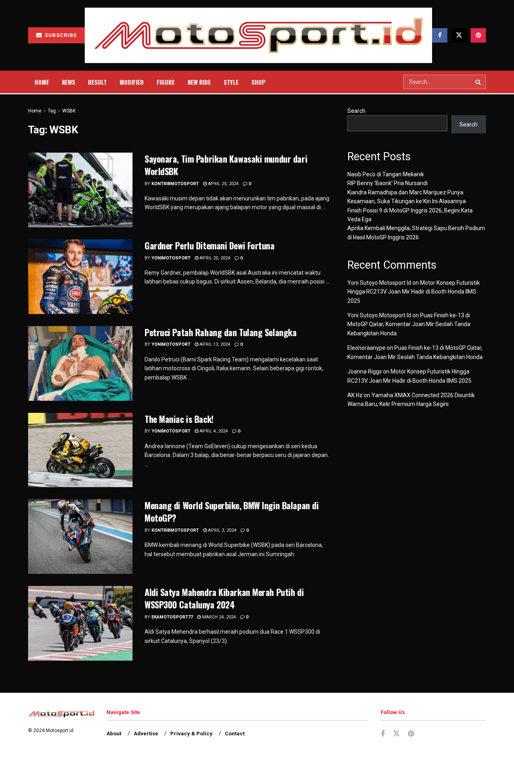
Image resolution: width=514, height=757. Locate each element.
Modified (132, 82)
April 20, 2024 (214, 258)
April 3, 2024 (221, 530)
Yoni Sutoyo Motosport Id (379, 283)
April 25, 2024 (223, 183)
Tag (52, 111)
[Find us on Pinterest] (478, 35)
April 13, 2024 (214, 344)
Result (97, 82)
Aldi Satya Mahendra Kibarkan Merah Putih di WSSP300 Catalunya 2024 (224, 598)
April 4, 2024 (213, 431)
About (113, 733)
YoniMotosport (170, 258)
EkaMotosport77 (172, 617)
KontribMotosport (175, 183)
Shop (258, 82)
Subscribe (60, 35)
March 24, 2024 (218, 617)
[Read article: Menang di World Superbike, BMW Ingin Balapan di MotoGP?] (80, 536)
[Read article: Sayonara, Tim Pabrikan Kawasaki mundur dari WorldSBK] (80, 190)
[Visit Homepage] (258, 35)
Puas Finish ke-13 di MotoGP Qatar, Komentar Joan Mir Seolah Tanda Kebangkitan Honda (408, 324)
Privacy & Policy (191, 733)
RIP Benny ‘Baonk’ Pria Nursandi (387, 183)
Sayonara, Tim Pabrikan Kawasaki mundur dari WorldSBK (226, 165)
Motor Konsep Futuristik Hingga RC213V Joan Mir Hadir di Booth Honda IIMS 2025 (413, 292)
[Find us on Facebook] (439, 35)
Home (42, 82)
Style (231, 82)
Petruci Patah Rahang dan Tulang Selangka (220, 332)
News (68, 82)
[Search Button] (478, 82)
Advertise (146, 733)
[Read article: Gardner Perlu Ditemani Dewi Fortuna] (80, 276)
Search (356, 111)
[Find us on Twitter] (459, 35)
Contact (235, 733)
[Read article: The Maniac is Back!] (80, 450)
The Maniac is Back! (179, 418)
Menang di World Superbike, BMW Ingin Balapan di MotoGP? (231, 511)
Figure (166, 82)
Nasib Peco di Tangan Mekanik (385, 174)
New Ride (199, 82)
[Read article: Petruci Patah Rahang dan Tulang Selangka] (80, 363)
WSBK (68, 111)
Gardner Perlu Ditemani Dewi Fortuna (210, 245)
